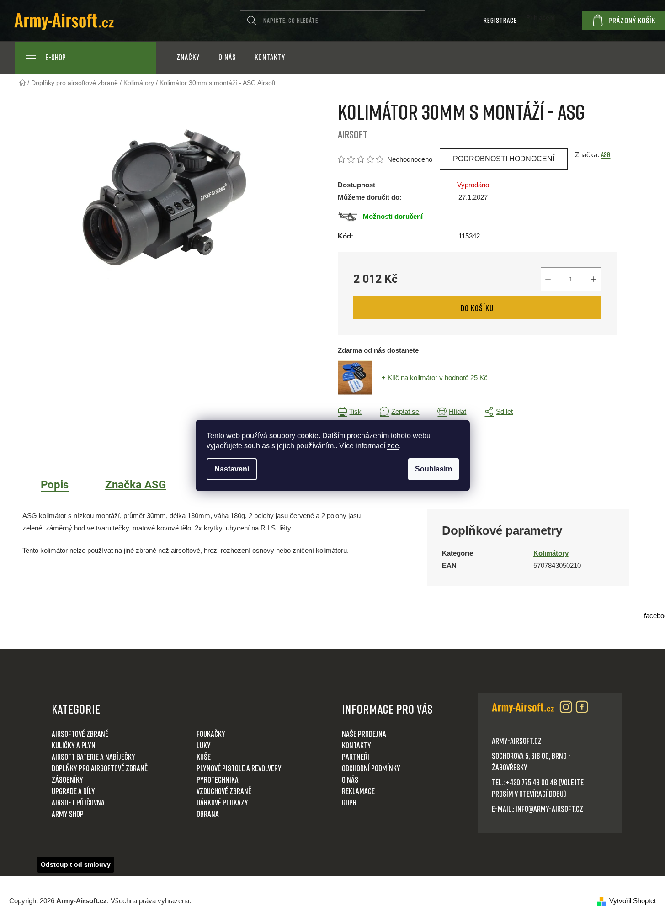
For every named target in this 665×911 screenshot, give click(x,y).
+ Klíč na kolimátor (435, 377)
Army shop (68, 814)
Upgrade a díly (73, 791)
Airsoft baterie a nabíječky (93, 757)
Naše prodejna (364, 734)
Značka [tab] (135, 484)
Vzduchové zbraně (224, 791)
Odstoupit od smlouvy (76, 864)
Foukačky (211, 734)
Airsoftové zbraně (80, 734)
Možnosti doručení (393, 216)
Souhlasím (433, 469)
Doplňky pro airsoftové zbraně (100, 768)
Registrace (500, 20)
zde (393, 446)
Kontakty (356, 745)
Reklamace (358, 791)
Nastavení (231, 469)
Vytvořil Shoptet (632, 901)
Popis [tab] (55, 484)
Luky (204, 745)
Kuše (204, 757)
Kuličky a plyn (74, 745)
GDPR (349, 802)
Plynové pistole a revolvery (239, 768)
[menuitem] (188, 57)
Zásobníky (67, 779)
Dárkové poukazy (222, 802)
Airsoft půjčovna (78, 802)
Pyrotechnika (218, 779)
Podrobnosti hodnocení (503, 159)
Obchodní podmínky (371, 768)
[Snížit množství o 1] (548, 279)
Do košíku (477, 308)
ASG (605, 154)
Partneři (355, 757)
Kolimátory (551, 553)
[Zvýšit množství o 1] (594, 279)
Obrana (208, 814)
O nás (350, 779)
